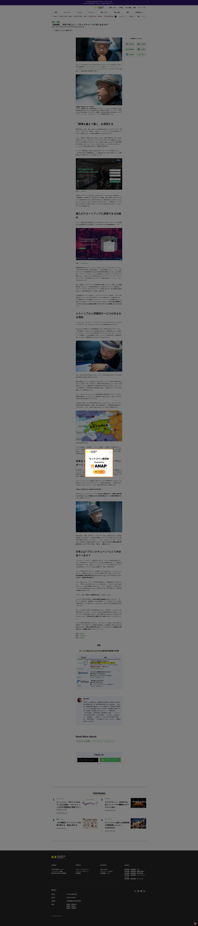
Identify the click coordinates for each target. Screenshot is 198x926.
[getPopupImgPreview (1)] (99, 463)
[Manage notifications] (195, 923)
